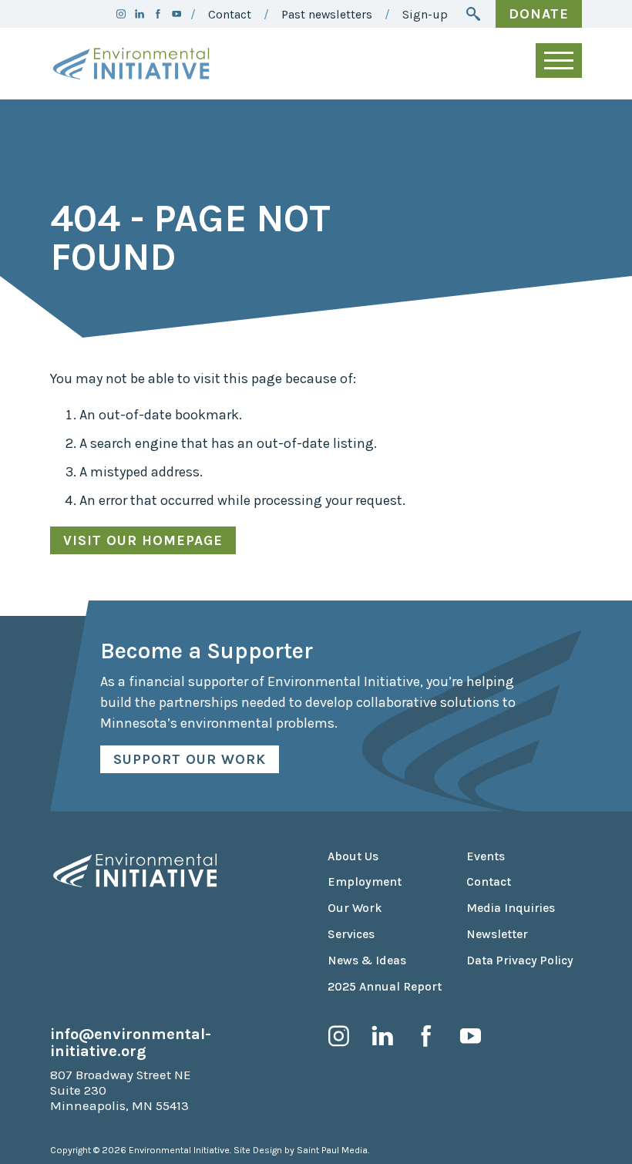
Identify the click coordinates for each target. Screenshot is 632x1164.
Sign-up (425, 15)
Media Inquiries (510, 908)
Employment (365, 882)
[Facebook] (158, 14)
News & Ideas (367, 960)
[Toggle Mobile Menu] (559, 60)
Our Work (355, 908)
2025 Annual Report (385, 987)
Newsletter (497, 934)
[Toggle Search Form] (473, 14)
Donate (539, 13)
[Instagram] (121, 14)
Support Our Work (189, 759)
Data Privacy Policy (519, 960)
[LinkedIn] (139, 14)
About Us (353, 856)
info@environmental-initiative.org (130, 1042)
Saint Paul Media (332, 1150)
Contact (229, 15)
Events (485, 856)
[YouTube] (176, 14)
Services (351, 934)
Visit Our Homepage (143, 540)
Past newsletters (326, 15)
